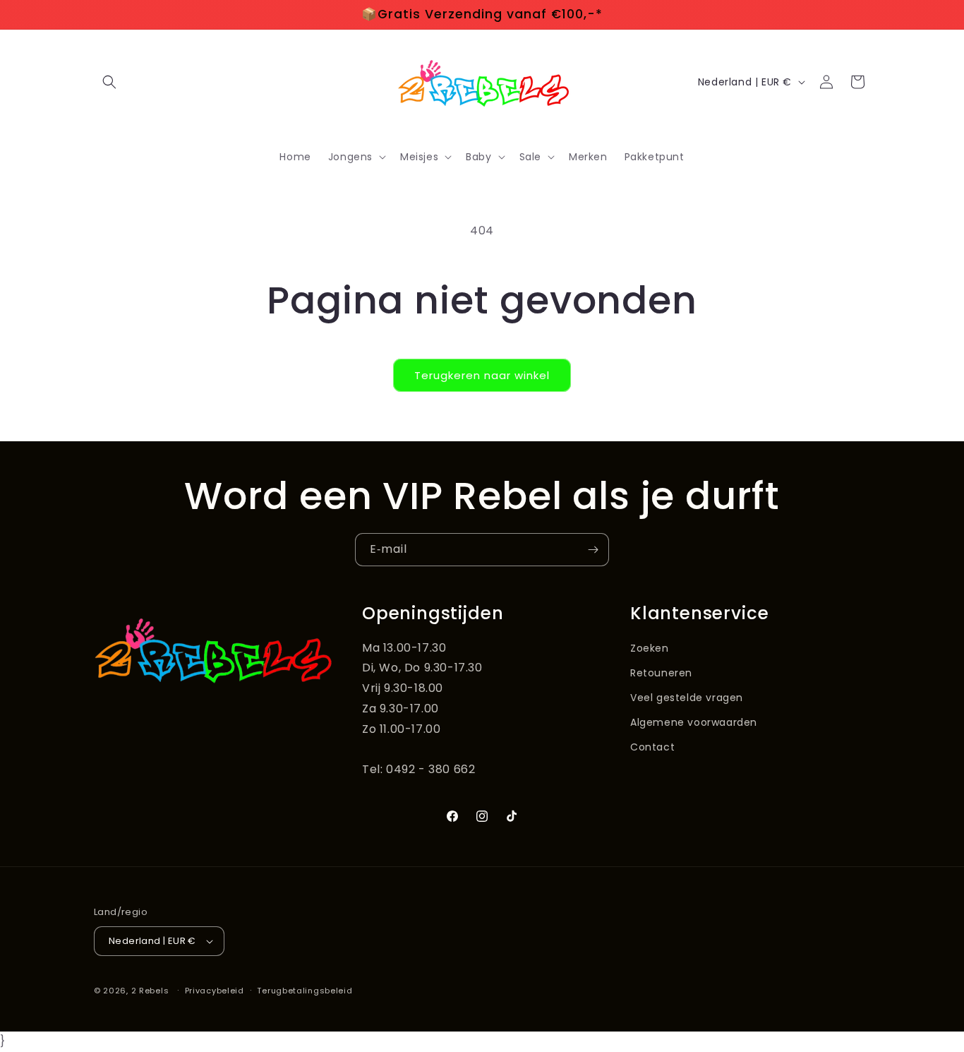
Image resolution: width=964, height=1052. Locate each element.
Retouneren (661, 673)
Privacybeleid (214, 990)
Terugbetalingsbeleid (304, 990)
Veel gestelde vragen (686, 698)
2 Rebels (150, 990)
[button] (109, 81)
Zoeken (649, 648)
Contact (652, 747)
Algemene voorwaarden (693, 722)
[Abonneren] (592, 549)
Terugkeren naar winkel (482, 375)
